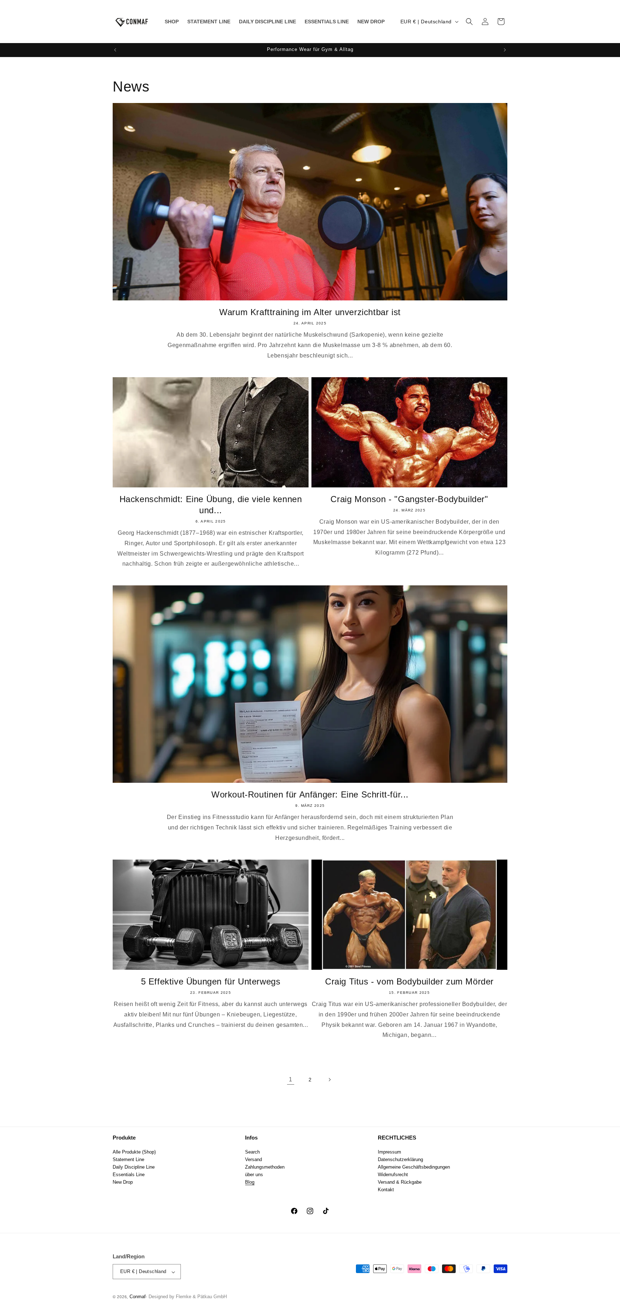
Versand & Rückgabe (400, 1181)
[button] (469, 21)
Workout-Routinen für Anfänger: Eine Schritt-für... (310, 794)
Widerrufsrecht (393, 1174)
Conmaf (138, 1297)
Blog (249, 1181)
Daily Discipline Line (134, 1166)
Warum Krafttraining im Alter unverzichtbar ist (310, 312)
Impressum (389, 1151)
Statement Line (128, 1159)
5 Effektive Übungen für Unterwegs (211, 981)
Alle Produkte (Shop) (134, 1151)
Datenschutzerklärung (400, 1159)
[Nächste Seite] (329, 1080)
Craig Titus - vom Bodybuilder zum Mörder (409, 981)
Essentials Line (129, 1174)
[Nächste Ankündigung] (505, 50)
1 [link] (290, 1079)
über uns (254, 1174)
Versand (253, 1159)
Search (252, 1151)
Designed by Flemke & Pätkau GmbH (188, 1297)
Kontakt (386, 1189)
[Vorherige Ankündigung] (115, 50)
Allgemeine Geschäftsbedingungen (414, 1166)
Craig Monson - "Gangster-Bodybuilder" (409, 499)
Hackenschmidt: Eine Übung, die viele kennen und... (210, 504)
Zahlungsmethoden (265, 1166)
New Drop (123, 1181)
